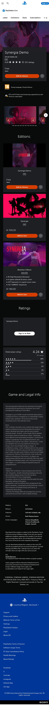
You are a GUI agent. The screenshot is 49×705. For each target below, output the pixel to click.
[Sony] (44, 704)
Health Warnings (10, 557)
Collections (15, 18)
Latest (5, 18)
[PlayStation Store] (10, 10)
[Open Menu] (2, 3)
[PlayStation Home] (24, 3)
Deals (25, 18)
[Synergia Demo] (20, 115)
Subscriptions (35, 18)
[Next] (46, 115)
